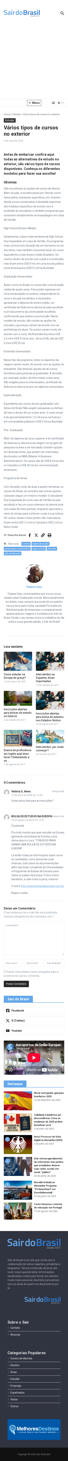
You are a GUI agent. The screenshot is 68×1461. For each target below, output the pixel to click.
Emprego (15, 1385)
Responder (58, 791)
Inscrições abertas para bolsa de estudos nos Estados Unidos (50, 717)
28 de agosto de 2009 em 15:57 (28, 820)
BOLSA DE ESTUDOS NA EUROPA (31, 816)
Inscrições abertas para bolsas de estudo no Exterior (18, 713)
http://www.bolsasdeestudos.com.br (42, 886)
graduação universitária (17, 548)
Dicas (13, 1372)
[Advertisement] (34, 61)
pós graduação (12, 553)
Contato (15, 1327)
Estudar (16, 114)
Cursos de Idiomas (21, 1358)
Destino (14, 1365)
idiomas (52, 548)
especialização (40, 543)
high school (38, 548)
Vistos (14, 1399)
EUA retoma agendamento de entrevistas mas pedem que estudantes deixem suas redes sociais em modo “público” (48, 1165)
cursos (26, 543)
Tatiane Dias (34, 587)
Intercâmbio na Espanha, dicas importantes (45, 678)
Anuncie (15, 1334)
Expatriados (17, 1392)
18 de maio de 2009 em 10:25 (26, 795)
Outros (14, 1406)
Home (7, 114)
